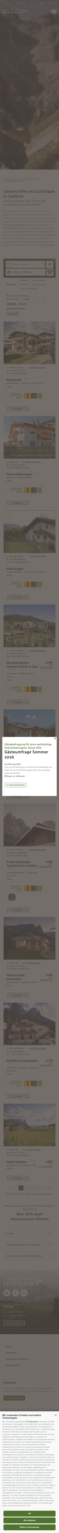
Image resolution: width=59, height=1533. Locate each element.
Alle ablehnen (29, 1520)
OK (29, 1514)
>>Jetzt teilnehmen (15, 785)
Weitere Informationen (29, 1527)
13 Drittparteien (31, 1422)
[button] (55, 1415)
